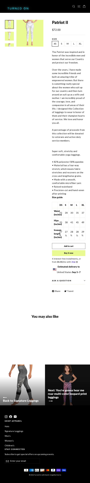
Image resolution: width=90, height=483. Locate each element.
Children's (9, 445)
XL (80, 43)
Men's (8, 436)
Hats (7, 426)
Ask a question (61, 281)
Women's (9, 441)
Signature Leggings (14, 431)
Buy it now (68, 253)
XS (55, 43)
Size (54, 39)
